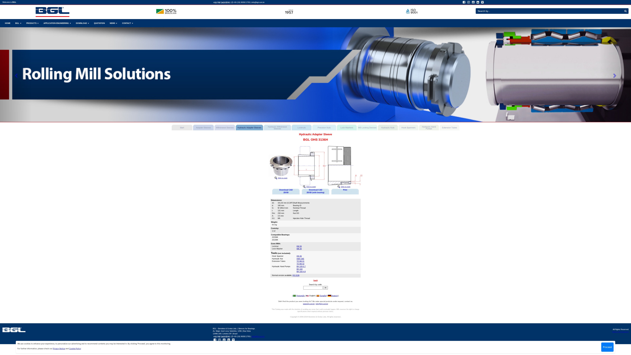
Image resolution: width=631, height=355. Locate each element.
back (316, 280)
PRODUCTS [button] (31, 23)
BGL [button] (17, 23)
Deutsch (334, 296)
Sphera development (620, 332)
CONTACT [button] (126, 23)
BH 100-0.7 (301, 266)
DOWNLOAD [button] (81, 23)
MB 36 (299, 249)
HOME (7, 23)
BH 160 (300, 269)
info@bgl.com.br (258, 2)
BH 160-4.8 (301, 271)
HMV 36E (300, 259)
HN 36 (299, 256)
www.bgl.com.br (309, 304)
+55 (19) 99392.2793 (241, 2)
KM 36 (299, 246)
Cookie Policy (75, 348)
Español (323, 296)
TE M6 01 (300, 261)
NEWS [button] (113, 23)
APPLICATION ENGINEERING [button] (56, 23)
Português (300, 296)
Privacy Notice (59, 348)
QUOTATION (99, 23)
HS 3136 (295, 275)
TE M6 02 (300, 264)
